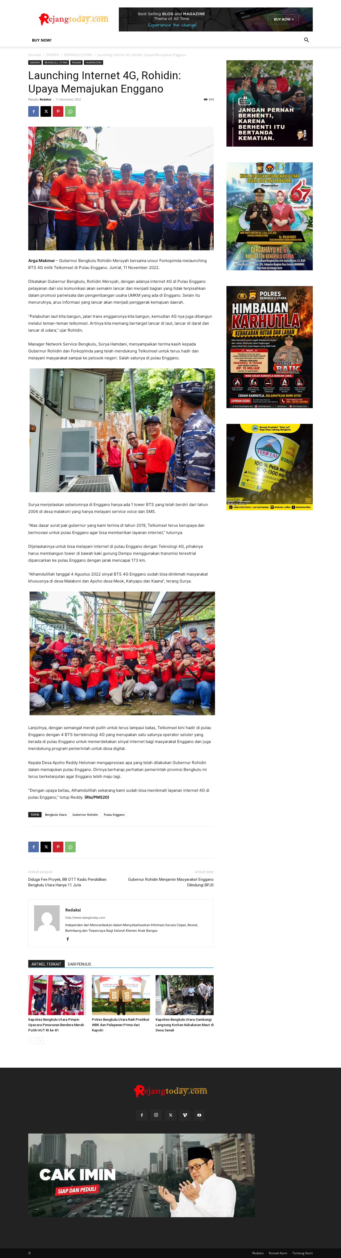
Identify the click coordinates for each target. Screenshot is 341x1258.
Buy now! (41, 40)
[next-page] (40, 1041)
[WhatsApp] (70, 111)
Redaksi (45, 99)
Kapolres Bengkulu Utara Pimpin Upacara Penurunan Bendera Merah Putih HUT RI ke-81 (56, 1025)
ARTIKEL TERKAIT (46, 964)
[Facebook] (33, 111)
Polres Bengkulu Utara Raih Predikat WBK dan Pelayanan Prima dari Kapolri (120, 1025)
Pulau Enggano (114, 815)
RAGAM (76, 62)
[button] (306, 40)
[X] (45, 111)
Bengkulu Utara (56, 815)
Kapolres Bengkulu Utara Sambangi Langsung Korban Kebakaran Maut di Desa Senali (185, 1025)
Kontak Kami (278, 1253)
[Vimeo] (185, 1115)
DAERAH (52, 55)
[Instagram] (156, 1115)
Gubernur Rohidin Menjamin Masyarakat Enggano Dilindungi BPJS (171, 882)
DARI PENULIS (79, 964)
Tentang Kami (302, 1253)
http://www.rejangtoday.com (85, 917)
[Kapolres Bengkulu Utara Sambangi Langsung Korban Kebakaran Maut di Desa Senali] (185, 995)
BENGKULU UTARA (78, 55)
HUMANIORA (94, 62)
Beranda (34, 55)
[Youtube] (199, 1115)
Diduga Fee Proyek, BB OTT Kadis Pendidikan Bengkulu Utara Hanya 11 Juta (67, 882)
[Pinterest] (58, 111)
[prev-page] (31, 1041)
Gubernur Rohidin (85, 815)
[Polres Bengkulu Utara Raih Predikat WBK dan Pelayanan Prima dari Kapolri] (121, 995)
